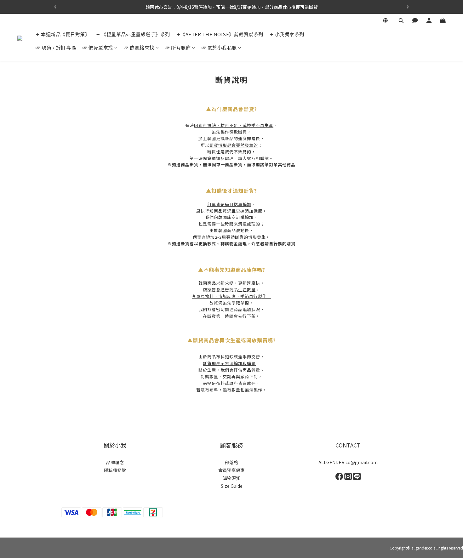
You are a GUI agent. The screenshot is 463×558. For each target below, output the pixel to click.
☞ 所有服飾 (178, 47)
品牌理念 (115, 462)
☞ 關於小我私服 (219, 47)
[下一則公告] (408, 7)
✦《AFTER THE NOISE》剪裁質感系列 (219, 34)
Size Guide (232, 486)
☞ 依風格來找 (139, 47)
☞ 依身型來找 (98, 47)
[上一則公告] (55, 7)
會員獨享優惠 (231, 470)
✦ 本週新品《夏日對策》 (63, 34)
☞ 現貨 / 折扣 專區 (56, 47)
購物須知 (231, 478)
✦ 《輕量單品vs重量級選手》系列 (133, 34)
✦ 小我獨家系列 (287, 34)
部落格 (231, 462)
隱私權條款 (115, 470)
